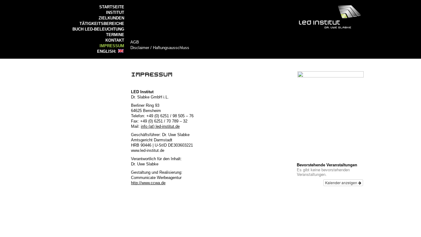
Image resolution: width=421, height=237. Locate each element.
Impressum (112, 46)
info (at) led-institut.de (160, 126)
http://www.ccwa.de (148, 183)
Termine (115, 34)
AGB (134, 42)
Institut (115, 12)
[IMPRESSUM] (152, 74)
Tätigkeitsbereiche (102, 23)
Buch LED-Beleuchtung (98, 29)
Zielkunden (111, 18)
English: (107, 51)
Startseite (111, 7)
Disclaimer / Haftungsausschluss (159, 47)
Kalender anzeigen (341, 182)
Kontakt (114, 40)
